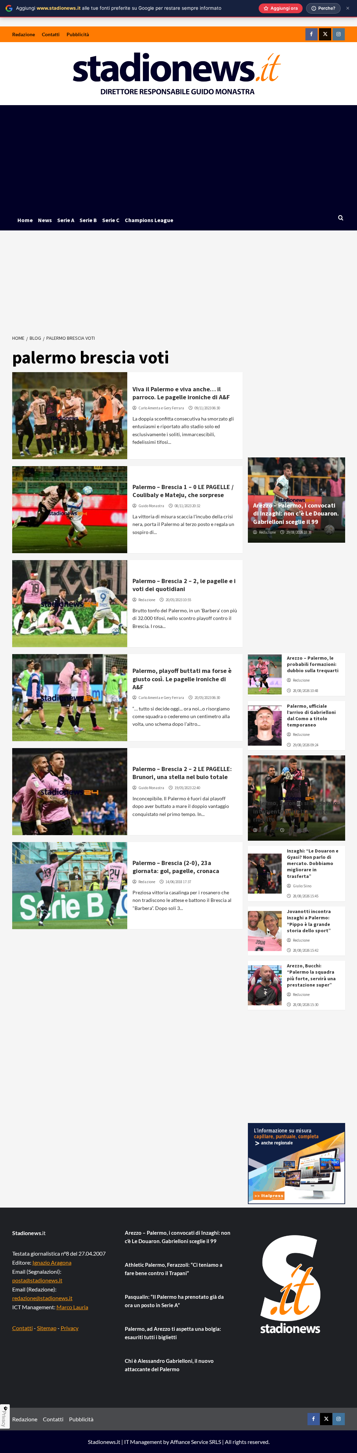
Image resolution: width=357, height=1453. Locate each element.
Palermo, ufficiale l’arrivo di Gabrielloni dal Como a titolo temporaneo (311, 715)
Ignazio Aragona (51, 1262)
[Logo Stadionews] (291, 1284)
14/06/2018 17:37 (178, 881)
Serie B (88, 220)
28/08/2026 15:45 (305, 896)
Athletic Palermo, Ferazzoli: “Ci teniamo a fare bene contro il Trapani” (173, 1269)
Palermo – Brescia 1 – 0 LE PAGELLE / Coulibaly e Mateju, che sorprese (183, 491)
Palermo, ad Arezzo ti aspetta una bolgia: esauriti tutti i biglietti (173, 1333)
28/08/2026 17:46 (299, 830)
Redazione (23, 34)
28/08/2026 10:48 (305, 690)
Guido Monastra (151, 505)
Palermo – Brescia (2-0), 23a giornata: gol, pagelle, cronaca (175, 867)
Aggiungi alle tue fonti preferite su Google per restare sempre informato (118, 8)
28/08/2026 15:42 (305, 950)
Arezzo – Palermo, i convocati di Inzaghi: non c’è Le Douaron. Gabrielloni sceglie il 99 (296, 513)
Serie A (65, 220)
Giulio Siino (302, 885)
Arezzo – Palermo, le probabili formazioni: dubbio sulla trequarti (313, 664)
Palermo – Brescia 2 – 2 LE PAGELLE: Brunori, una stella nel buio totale (182, 773)
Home (25, 220)
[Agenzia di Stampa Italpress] (296, 1163)
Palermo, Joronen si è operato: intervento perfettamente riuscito (296, 811)
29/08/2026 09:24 (305, 745)
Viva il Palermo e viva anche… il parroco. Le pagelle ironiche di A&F (181, 393)
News (45, 220)
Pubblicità (78, 34)
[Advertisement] (178, 157)
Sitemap (46, 1328)
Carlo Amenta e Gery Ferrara (161, 408)
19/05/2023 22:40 (187, 787)
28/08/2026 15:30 (305, 1004)
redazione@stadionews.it (42, 1298)
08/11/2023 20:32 (187, 505)
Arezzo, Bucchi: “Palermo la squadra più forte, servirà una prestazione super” (311, 975)
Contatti (51, 34)
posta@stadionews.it (37, 1280)
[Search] (340, 218)
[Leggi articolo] (70, 415)
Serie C (111, 220)
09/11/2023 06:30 (207, 408)
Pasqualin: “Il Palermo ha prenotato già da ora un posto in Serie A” (174, 1301)
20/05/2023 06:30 (207, 697)
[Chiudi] (347, 8)
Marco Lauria (72, 1307)
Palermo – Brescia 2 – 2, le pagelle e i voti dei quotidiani (184, 585)
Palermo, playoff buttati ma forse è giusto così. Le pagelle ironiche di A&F (181, 679)
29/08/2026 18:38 (299, 532)
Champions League (149, 220)
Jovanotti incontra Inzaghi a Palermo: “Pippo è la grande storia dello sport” (309, 921)
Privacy (69, 1328)
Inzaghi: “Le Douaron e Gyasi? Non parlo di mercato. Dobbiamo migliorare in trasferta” (313, 863)
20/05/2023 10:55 (178, 599)
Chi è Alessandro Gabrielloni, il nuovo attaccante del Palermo (169, 1365)
